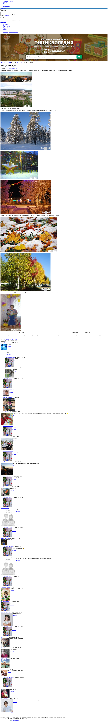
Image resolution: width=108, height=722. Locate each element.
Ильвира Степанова (5, 538)
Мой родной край (20, 62)
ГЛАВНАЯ (2, 62)
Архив (13, 62)
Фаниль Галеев (4, 557)
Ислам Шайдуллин (7, 350)
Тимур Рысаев (4, 698)
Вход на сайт (3, 8)
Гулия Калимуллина (5, 587)
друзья (16, 339)
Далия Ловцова (4, 658)
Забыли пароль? (7, 15)
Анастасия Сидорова (7, 397)
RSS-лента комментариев (16, 712)
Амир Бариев (8, 367)
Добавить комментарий (5, 712)
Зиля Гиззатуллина (5, 486)
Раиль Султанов (4, 637)
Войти (2, 15)
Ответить (9, 346)
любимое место (11, 339)
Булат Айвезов (4, 342)
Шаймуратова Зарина (5, 687)
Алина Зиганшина (5, 411)
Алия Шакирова (4, 436)
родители (5, 339)
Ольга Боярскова (4, 508)
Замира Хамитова (4, 669)
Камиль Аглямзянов (5, 461)
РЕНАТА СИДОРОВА (5, 612)
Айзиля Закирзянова (5, 647)
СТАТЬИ (9, 62)
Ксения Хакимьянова (12, 68)
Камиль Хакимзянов (7, 389)
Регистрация (3, 22)
